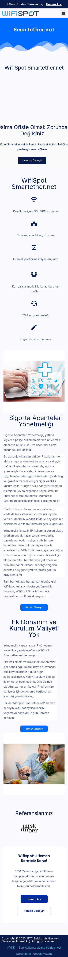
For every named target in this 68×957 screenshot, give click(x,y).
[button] (63, 13)
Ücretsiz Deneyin (32, 160)
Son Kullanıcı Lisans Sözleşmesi (39, 947)
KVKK (11, 947)
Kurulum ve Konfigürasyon (34, 954)
